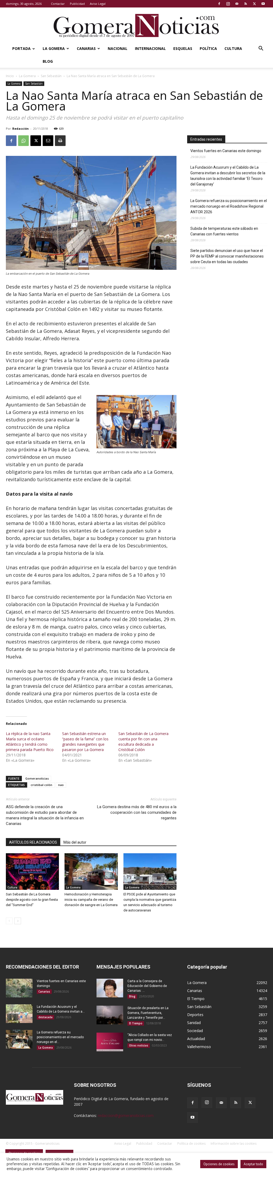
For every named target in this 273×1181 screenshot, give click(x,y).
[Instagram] (228, 3)
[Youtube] (263, 3)
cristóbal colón (41, 785)
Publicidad (77, 4)
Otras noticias (138, 1045)
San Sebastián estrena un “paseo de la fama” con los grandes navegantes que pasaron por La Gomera (85, 741)
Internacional (150, 48)
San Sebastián (51, 76)
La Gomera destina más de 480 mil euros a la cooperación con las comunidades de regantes (136, 812)
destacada (45, 1017)
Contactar (58, 4)
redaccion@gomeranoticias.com (126, 1115)
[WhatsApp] (23, 140)
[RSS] (246, 3)
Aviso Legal (98, 4)
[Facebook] (219, 3)
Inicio (10, 76)
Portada (21, 48)
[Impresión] (60, 140)
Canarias (86, 48)
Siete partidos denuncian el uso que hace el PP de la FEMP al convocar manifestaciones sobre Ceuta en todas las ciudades (227, 256)
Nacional (117, 48)
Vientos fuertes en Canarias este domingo (225, 151)
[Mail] (237, 3)
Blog (48, 61)
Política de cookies (191, 1143)
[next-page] (17, 921)
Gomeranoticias (37, 778)
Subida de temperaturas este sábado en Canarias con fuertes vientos (224, 231)
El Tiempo (135, 1023)
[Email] (48, 140)
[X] (254, 3)
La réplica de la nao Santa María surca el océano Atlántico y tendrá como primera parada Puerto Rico (30, 741)
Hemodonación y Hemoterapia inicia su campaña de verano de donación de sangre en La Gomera (91, 899)
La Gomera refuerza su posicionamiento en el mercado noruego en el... (60, 1037)
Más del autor (74, 842)
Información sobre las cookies (233, 1143)
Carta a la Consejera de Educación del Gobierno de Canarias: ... (147, 986)
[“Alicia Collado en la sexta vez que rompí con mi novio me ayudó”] (110, 1042)
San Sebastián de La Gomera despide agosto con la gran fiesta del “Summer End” (32, 899)
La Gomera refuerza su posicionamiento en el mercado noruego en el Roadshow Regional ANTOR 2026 (228, 206)
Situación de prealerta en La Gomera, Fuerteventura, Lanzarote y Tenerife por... (147, 1013)
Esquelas (182, 48)
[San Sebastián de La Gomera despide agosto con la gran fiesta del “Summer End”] (32, 871)
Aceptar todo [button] (253, 1164)
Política (208, 48)
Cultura (233, 48)
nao (61, 785)
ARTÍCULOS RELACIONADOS (33, 842)
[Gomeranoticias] (136, 25)
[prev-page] (9, 921)
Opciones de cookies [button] (219, 1164)
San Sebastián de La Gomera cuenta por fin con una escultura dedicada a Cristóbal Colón (143, 741)
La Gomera (54, 48)
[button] (260, 49)
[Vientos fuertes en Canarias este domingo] (19, 988)
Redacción (20, 129)
